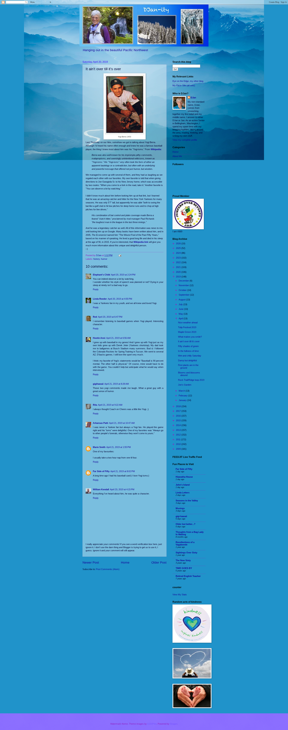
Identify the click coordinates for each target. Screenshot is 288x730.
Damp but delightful (187, 360)
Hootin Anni (99, 338)
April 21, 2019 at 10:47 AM (122, 423)
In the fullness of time (188, 351)
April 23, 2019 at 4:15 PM (122, 489)
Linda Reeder (100, 299)
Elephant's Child (101, 275)
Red (95, 317)
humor (104, 259)
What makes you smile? (190, 337)
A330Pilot (151, 724)
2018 (178, 406)
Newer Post (90, 562)
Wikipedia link (141, 242)
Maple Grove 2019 (187, 332)
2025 (178, 248)
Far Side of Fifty (101, 471)
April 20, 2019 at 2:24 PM (123, 275)
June (181, 309)
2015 (178, 420)
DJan (193, 97)
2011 (178, 439)
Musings (180, 508)
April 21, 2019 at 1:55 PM (118, 447)
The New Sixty (183, 560)
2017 (178, 411)
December (184, 281)
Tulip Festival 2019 (187, 327)
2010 (178, 444)
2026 (178, 243)
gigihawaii (98, 384)
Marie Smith (99, 447)
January (183, 400)
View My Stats (179, 594)
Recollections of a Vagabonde (185, 543)
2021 (178, 267)
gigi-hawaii (181, 516)
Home (125, 562)
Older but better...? (185, 524)
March (182, 391)
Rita (95, 405)
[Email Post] (119, 255)
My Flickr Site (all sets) (183, 85)
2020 (178, 272)
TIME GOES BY (184, 568)
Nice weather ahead (188, 322)
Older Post (158, 562)
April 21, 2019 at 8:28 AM (116, 384)
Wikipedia (156, 149)
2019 (178, 276)
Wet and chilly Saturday (189, 356)
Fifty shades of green (188, 346)
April (181, 318)
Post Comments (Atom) (107, 569)
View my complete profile (184, 140)
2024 (178, 253)
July (181, 304)
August (182, 299)
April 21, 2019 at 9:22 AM (110, 405)
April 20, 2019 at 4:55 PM (120, 299)
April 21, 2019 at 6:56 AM (118, 338)
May (181, 314)
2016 (178, 416)
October (183, 290)
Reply (96, 289)
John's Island (183, 485)
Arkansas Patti (100, 423)
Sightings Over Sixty (186, 552)
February (183, 395)
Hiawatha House (184, 477)
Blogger (173, 724)
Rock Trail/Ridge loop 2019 (191, 380)
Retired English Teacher (188, 576)
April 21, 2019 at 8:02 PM (122, 471)
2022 (178, 262)
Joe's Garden (184, 385)
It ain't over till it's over (189, 341)
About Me (177, 156)
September (184, 295)
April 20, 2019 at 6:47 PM (110, 317)
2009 (178, 449)
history (96, 259)
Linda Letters (182, 492)
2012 (178, 435)
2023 (178, 258)
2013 (178, 430)
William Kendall (101, 489)
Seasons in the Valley (187, 500)
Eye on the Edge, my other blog (187, 81)
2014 (178, 425)
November (184, 285)
